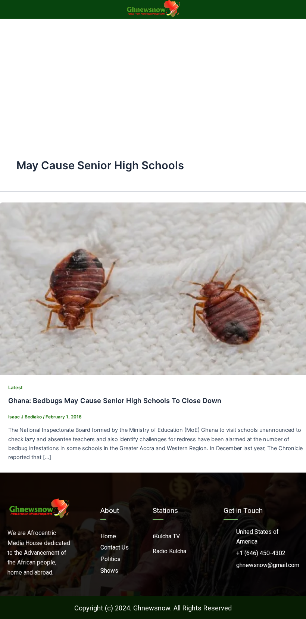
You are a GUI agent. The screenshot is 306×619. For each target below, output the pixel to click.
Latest (15, 387)
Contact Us (114, 547)
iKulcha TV (166, 536)
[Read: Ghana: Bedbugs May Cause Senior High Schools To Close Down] (153, 288)
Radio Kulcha (169, 551)
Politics (110, 559)
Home (108, 536)
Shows (109, 570)
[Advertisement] (153, 74)
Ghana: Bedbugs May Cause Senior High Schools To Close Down (114, 400)
